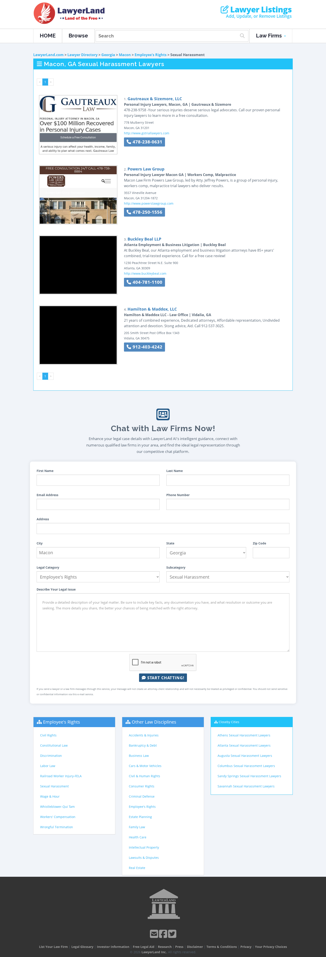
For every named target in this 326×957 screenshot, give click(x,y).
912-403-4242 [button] (146, 347)
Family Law (137, 827)
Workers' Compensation (57, 817)
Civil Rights (48, 735)
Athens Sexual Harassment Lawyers (244, 735)
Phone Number (178, 495)
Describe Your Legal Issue (56, 589)
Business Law (139, 755)
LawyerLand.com (48, 54)
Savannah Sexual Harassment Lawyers (246, 786)
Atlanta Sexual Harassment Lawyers (244, 745)
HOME (48, 35)
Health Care (137, 837)
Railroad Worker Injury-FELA (61, 776)
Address (43, 519)
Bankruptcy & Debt (143, 745)
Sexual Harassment (54, 786)
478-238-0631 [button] (146, 142)
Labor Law (47, 766)
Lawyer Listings (260, 10)
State (170, 543)
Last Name (174, 471)
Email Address (47, 495)
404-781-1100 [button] (146, 282)
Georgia (108, 54)
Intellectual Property (144, 847)
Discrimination (51, 755)
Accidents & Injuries (144, 735)
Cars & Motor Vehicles (145, 766)
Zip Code (259, 543)
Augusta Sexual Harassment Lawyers (245, 755)
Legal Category (48, 567)
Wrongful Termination (56, 827)
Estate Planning (140, 817)
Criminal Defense (142, 796)
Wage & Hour (50, 796)
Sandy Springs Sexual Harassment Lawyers (249, 776)
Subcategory (175, 567)
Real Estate (137, 868)
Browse (78, 35)
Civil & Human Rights (144, 776)
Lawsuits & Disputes (144, 857)
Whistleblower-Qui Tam (57, 806)
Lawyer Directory (82, 54)
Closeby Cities (229, 722)
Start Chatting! (165, 677)
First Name (45, 471)
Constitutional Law (54, 745)
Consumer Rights (141, 786)
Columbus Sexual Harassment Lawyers (246, 766)
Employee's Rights (151, 54)
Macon (125, 54)
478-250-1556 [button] (146, 212)
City (40, 543)
